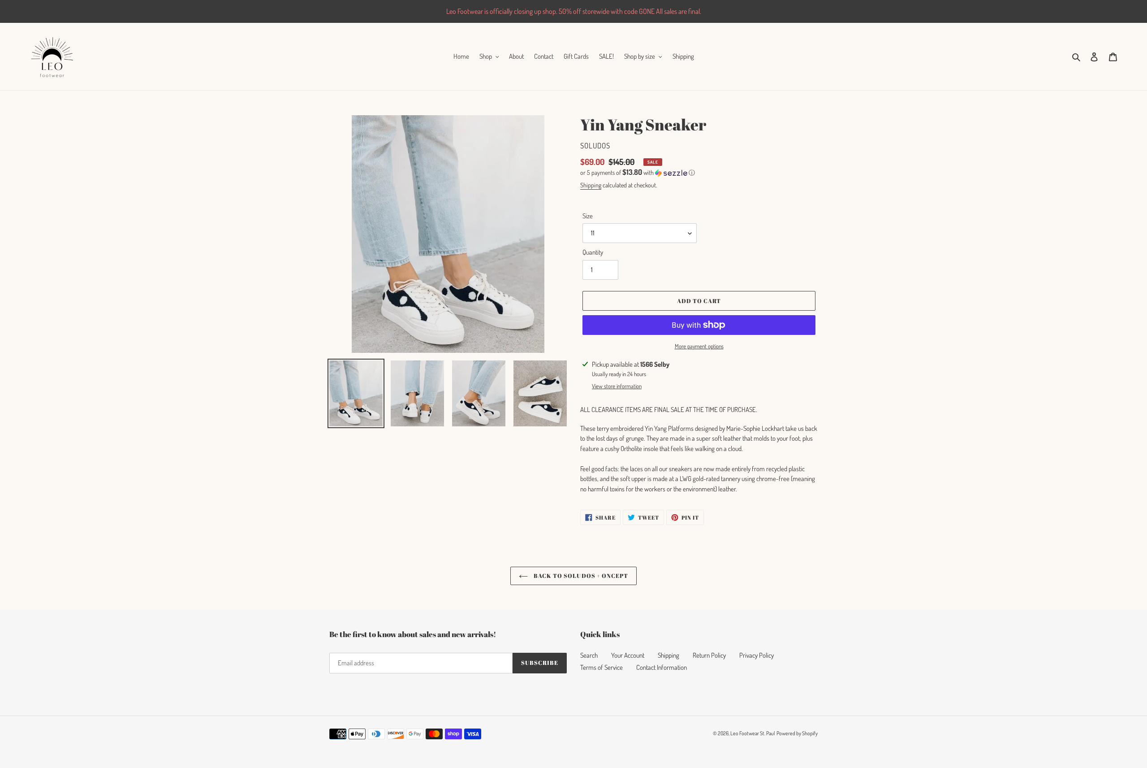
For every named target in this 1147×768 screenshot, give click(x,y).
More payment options (699, 346)
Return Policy (709, 655)
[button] (637, 172)
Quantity (592, 252)
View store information (617, 386)
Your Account (627, 655)
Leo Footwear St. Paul (752, 733)
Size (587, 216)
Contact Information (661, 667)
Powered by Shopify (797, 733)
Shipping (590, 185)
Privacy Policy (756, 655)
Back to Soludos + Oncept (580, 576)
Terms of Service (601, 667)
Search (589, 655)
